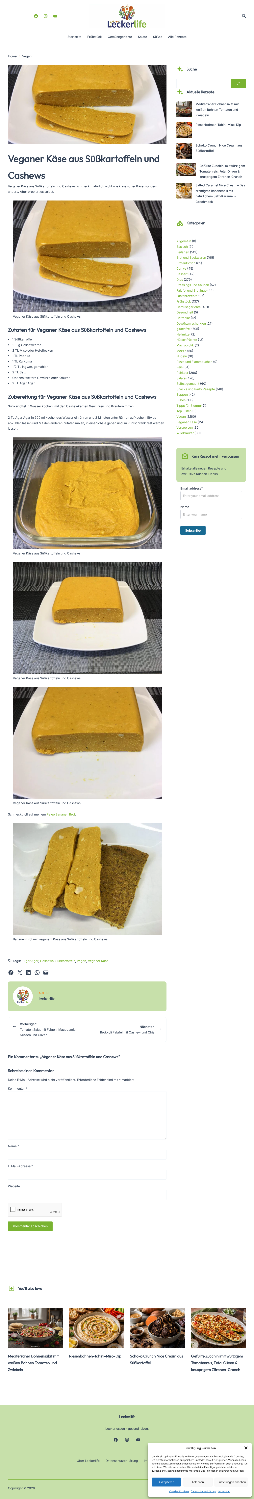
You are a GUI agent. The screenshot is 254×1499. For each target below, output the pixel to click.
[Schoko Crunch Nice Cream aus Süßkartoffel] (184, 151)
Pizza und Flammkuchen (194, 362)
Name (13, 1146)
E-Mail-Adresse (20, 1166)
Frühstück (183, 301)
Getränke (183, 318)
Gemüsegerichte (188, 307)
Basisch (182, 247)
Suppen (182, 394)
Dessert (182, 274)
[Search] (238, 84)
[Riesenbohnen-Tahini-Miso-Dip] (184, 131)
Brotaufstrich (185, 263)
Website (14, 1186)
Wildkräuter (185, 433)
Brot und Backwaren (191, 257)
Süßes (181, 400)
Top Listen (183, 411)
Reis (179, 367)
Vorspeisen (184, 427)
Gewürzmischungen (191, 323)
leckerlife (47, 998)
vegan (81, 961)
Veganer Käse (98, 961)
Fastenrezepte (186, 296)
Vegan (181, 416)
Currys (181, 268)
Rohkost (182, 373)
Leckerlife (127, 1416)
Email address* (191, 488)
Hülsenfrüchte (186, 340)
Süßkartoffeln (65, 961)
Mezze (181, 351)
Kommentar (17, 1088)
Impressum (224, 1491)
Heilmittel (183, 334)
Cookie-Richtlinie (179, 1491)
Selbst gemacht (187, 384)
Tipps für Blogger (189, 406)
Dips (179, 279)
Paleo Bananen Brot (61, 814)
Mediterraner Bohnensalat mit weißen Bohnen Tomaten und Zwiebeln (217, 109)
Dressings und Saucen (192, 285)
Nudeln (181, 356)
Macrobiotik (185, 345)
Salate (181, 378)
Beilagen (182, 252)
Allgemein (183, 241)
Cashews (47, 961)
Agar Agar (30, 961)
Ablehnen (198, 1482)
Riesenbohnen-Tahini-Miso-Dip (218, 125)
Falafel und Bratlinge (191, 290)
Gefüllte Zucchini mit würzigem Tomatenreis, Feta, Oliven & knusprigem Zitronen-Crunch (222, 171)
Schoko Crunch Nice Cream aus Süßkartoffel (156, 1359)
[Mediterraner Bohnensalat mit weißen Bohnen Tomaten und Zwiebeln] (184, 110)
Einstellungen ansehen (231, 1482)
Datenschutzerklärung (203, 1491)
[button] (246, 1448)
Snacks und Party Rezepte (195, 389)
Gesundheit (184, 312)
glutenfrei (183, 329)
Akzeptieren (166, 1482)
